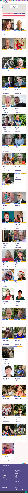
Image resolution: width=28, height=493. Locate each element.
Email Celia (16, 303)
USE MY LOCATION (14, 15)
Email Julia (16, 129)
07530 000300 (4, 439)
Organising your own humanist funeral (18, 471)
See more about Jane (17, 402)
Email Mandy (16, 342)
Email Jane (16, 400)
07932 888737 (4, 323)
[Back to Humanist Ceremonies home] (5, 2)
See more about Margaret (6, 131)
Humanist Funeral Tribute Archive (17, 473)
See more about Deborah (6, 383)
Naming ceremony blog (4, 479)
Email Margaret (4, 129)
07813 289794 (16, 323)
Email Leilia (4, 168)
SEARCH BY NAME (8, 13)
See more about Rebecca (18, 325)
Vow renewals (3, 470)
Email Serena (16, 245)
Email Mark (16, 207)
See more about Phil (5, 112)
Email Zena (16, 264)
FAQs (2, 471)
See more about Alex (5, 228)
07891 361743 (4, 34)
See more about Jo (17, 352)
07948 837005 (16, 177)
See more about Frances (18, 228)
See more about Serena (18, 247)
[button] (24, 2)
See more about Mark (18, 209)
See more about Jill (5, 266)
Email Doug (16, 168)
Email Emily (16, 148)
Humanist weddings (4, 468)
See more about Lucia (6, 151)
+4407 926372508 (5, 149)
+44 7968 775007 (17, 284)
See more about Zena (18, 266)
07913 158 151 (16, 350)
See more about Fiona (18, 285)
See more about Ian (17, 112)
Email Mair (16, 380)
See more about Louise (6, 247)
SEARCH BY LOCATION (19, 13)
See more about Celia (18, 305)
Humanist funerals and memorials (17, 468)
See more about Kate (17, 421)
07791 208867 (16, 53)
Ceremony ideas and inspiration (17, 469)
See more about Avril (5, 286)
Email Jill (4, 264)
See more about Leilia (6, 170)
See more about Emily (18, 150)
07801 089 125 (4, 284)
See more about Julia (17, 131)
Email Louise (4, 245)
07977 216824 (16, 34)
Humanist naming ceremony (5, 476)
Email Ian (16, 110)
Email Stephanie (4, 303)
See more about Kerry (6, 460)
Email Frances (16, 226)
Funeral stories (15, 477)
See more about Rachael (6, 402)
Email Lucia (4, 148)
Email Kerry (4, 458)
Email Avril (4, 283)
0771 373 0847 (4, 188)
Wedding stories (16, 476)
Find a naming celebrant (4, 477)
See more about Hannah (6, 363)
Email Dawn (4, 419)
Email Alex (4, 226)
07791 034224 (16, 439)
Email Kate (16, 419)
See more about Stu (5, 93)
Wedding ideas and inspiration (5, 469)
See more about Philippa (18, 74)
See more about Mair (17, 383)
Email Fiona (16, 283)
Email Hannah (4, 361)
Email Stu (4, 91)
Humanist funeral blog (16, 474)
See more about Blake (6, 74)
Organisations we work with (17, 470)
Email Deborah (4, 380)
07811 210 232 (16, 149)
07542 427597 (4, 53)
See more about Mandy (18, 344)
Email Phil (4, 110)
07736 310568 (4, 72)
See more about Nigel (18, 93)
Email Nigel (16, 91)
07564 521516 (16, 72)
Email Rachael (4, 400)
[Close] (17, 5)
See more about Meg (5, 208)
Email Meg (4, 207)
